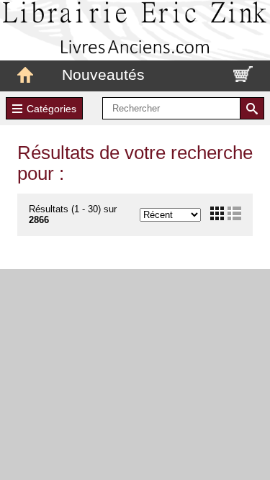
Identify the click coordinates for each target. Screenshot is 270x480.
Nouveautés (103, 74)
